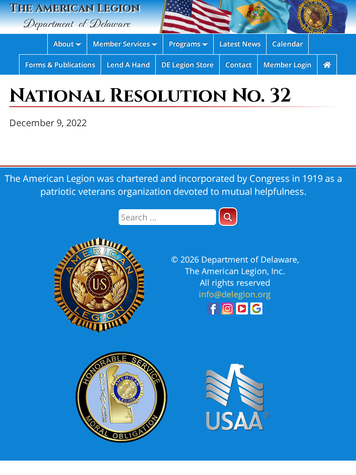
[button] (228, 216)
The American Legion (75, 16)
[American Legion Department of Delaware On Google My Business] (256, 311)
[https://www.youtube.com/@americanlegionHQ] (242, 311)
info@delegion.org (235, 294)
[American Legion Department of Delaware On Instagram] (228, 311)
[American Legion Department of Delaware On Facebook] (213, 311)
